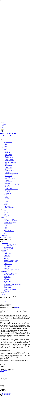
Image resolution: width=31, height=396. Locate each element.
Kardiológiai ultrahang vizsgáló (9, 188)
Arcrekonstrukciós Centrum (7, 272)
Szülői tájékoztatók (4, 235)
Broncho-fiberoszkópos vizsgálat (8, 285)
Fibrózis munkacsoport (6, 221)
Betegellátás (3, 147)
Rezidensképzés (7, 203)
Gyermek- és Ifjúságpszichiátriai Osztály (10, 178)
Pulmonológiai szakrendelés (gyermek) (8, 247)
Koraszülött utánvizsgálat (8, 165)
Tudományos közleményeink (7, 230)
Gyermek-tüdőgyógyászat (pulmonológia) (10, 162)
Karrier (3, 125)
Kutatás (3, 217)
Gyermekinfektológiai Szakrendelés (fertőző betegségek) (11, 260)
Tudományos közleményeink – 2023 (9, 231)
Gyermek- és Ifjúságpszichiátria (9, 159)
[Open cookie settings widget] (1, 395)
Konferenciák (5, 225)
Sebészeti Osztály (7, 180)
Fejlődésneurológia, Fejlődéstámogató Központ (10, 244)
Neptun (3, 121)
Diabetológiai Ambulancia (7, 255)
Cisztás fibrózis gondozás (8, 155)
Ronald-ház (5, 194)
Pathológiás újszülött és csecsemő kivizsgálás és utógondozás (11, 269)
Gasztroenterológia (6, 258)
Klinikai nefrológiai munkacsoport (8, 223)
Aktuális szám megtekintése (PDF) (6, 393)
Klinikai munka (7, 201)
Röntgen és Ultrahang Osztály (9, 190)
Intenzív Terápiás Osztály (8, 175)
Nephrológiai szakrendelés (8, 167)
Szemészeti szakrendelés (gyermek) (8, 248)
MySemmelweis (4, 124)
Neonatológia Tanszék (6, 208)
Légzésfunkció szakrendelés (7, 266)
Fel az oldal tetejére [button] (2, 363)
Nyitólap (1, 237)
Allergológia (6, 151)
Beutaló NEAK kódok (5, 243)
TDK (6, 199)
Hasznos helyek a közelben (7, 234)
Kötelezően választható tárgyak (9, 202)
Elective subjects (6, 212)
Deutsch (3, 213)
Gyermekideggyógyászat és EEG (9, 160)
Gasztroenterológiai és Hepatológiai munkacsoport (10, 222)
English (3, 209)
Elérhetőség (3, 232)
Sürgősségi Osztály (6, 149)
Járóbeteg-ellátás (4, 251)
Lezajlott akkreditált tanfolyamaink (9, 207)
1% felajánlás (3, 236)
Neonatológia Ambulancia (8, 168)
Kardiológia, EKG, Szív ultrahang (8, 264)
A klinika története (6, 144)
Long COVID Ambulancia (8, 166)
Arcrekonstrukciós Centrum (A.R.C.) (10, 153)
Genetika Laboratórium (8, 187)
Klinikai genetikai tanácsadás (9, 164)
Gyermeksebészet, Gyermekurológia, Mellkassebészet (12, 161)
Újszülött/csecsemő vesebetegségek (9, 169)
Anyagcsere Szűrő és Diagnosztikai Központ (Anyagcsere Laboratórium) (14, 184)
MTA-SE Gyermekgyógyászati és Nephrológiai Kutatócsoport (11, 219)
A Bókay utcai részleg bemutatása (8, 142)
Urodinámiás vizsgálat (8, 191)
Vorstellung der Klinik (6, 215)
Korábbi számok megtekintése (6, 394)
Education (5, 211)
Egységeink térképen (2, 371)
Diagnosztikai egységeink (7, 183)
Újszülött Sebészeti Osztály (8, 181)
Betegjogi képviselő (4, 292)
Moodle (3, 122)
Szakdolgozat (7, 198)
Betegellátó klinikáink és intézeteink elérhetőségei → (5, 370)
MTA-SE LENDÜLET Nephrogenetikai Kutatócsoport (11, 220)
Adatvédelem (5, 146)
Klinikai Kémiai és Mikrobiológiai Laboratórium (11, 189)
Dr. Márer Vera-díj (6, 228)
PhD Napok (5, 227)
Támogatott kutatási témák (7, 229)
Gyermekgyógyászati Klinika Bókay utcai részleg (8, 134)
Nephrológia (5, 267)
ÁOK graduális (5, 196)
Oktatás (4, 195)
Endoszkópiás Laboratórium (7, 287)
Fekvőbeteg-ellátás (9, 237)
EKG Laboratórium (7, 186)
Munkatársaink (5, 143)
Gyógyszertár (5, 182)
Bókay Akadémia (7, 206)
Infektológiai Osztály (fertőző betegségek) (10, 174)
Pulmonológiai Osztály (6, 279)
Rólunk (3, 140)
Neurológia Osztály (7, 177)
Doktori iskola (5, 204)
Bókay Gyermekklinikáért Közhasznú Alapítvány (10, 145)
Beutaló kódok (5, 148)
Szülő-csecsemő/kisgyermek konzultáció (9, 249)
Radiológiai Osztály (7, 179)
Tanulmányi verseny (7, 200)
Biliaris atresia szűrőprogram (7, 193)
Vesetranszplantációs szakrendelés (9, 170)
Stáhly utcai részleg (6, 150)
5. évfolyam (6, 197)
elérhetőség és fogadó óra (17, 307)
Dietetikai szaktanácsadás (8, 156)
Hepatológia (6, 163)
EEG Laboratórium (7, 185)
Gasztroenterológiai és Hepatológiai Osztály (9, 274)
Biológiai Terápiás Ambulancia (9, 154)
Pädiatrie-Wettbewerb (6, 216)
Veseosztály (5, 282)
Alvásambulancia (7, 152)
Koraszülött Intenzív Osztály (7, 277)
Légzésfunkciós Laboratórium (7, 290)
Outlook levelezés (4, 123)
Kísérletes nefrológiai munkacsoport (8, 224)
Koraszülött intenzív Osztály (8, 176)
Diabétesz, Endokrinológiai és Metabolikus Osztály (11, 173)
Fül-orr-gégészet (6, 257)
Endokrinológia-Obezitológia (9, 157)
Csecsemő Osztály (7, 172)
